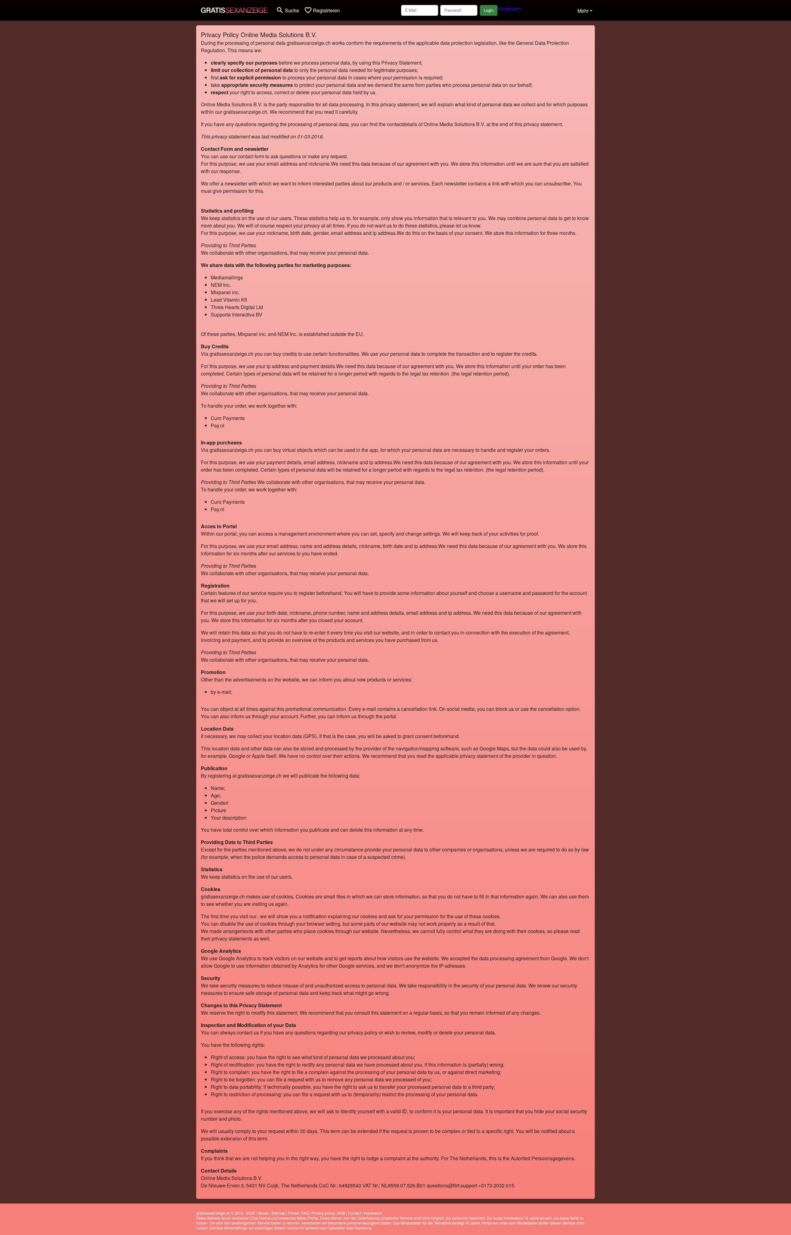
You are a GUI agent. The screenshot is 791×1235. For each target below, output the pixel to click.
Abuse (263, 1213)
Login (488, 10)
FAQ (305, 1213)
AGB (341, 1213)
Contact (354, 1213)
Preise (293, 1213)
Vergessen (509, 8)
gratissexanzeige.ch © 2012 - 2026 (225, 1213)
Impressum (373, 1213)
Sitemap (278, 1213)
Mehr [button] (583, 10)
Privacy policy (323, 1213)
